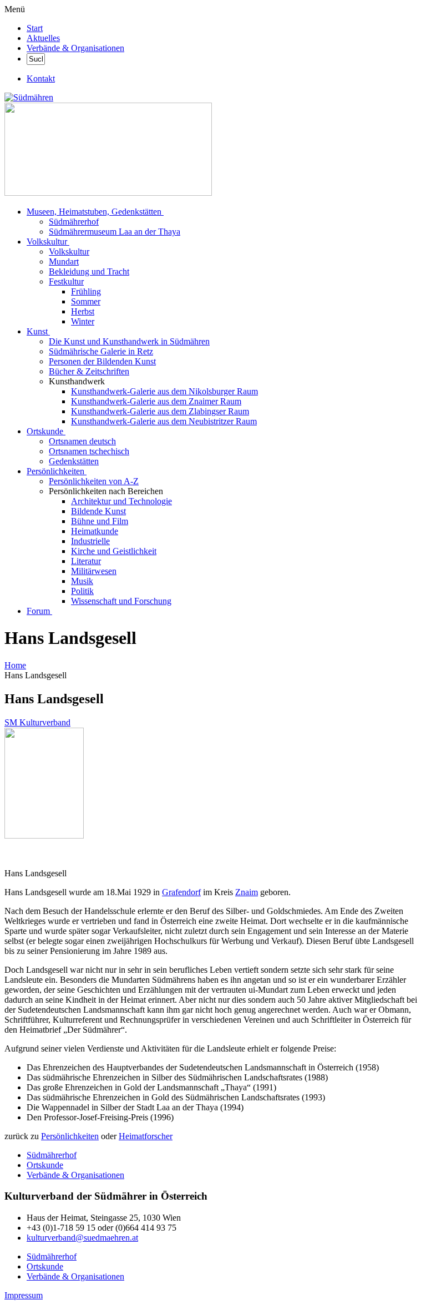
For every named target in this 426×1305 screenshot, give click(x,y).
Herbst (82, 311)
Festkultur (66, 281)
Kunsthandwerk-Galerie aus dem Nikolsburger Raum (164, 391)
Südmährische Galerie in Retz (101, 351)
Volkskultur (47, 241)
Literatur (86, 561)
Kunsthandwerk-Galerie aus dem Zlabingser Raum (160, 411)
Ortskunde (45, 431)
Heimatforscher (146, 1136)
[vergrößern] (8, 854)
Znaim (246, 892)
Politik (82, 591)
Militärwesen (93, 571)
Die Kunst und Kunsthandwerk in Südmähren (129, 341)
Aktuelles (43, 38)
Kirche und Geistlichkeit (113, 551)
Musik (82, 581)
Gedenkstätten (74, 461)
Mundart (64, 261)
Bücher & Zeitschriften (89, 371)
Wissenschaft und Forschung (121, 601)
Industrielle (90, 541)
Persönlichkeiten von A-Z (94, 481)
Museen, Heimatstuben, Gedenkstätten (94, 211)
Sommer (85, 301)
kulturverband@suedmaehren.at (82, 1237)
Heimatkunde (94, 531)
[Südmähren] (28, 97)
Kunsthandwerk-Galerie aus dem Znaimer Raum (156, 401)
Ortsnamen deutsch (82, 441)
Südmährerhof (74, 221)
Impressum (23, 1295)
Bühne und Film (99, 521)
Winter (82, 321)
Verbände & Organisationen (75, 48)
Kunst (37, 331)
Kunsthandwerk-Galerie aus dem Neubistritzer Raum (164, 421)
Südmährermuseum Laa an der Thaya (114, 231)
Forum (38, 611)
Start (35, 28)
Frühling (86, 291)
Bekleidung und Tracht (89, 271)
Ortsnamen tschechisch (89, 451)
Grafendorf (181, 892)
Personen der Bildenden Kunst (102, 361)
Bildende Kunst (98, 511)
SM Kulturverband (37, 722)
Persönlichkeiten (55, 471)
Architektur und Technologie (121, 501)
